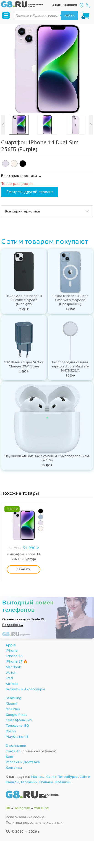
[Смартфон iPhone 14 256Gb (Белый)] (40, 528)
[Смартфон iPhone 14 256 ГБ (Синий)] (40, 516)
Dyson (11, 731)
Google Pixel (16, 714)
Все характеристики (22, 211)
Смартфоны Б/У (19, 720)
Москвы (37, 776)
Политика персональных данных (34, 822)
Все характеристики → (21, 175)
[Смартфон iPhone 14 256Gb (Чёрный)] (40, 511)
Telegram (22, 808)
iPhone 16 (14, 656)
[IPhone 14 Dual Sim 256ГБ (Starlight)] (14, 163)
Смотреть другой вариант (29, 192)
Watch (11, 672)
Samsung (13, 698)
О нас (56, 4)
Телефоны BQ (17, 725)
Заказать (24, 569)
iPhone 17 (14, 661)
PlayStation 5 (17, 736)
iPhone (12, 650)
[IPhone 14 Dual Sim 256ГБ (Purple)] (5, 163)
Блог (10, 756)
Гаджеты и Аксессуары (25, 689)
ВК (8, 808)
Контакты (14, 767)
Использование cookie (25, 817)
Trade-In (13, 751)
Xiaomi (11, 703)
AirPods (12, 683)
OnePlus (13, 709)
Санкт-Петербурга (62, 776)
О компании (16, 745)
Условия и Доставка (23, 762)
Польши (46, 782)
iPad (9, 678)
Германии (29, 782)
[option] (47, 69)
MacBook (13, 667)
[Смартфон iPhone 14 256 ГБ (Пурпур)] (40, 522)
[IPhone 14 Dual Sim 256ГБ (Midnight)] (22, 163)
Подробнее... (12, 624)
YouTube (41, 808)
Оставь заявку (14, 619)
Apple (11, 645)
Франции (62, 782)
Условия (70, 4)
